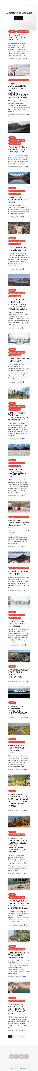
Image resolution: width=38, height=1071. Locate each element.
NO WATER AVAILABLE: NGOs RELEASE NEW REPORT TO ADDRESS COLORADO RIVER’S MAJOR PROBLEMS (18, 91)
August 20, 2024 (18, 810)
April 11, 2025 (17, 439)
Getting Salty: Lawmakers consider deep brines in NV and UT (18, 523)
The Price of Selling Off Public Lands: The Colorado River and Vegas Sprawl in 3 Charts (18, 1009)
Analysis (12, 31)
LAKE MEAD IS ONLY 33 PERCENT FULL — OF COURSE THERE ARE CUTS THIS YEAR (18, 904)
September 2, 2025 (19, 166)
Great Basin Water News (17, 140)
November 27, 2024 (19, 681)
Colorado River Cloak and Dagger (18, 572)
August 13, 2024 (18, 873)
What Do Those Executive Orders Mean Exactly (16, 623)
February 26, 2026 (19, 59)
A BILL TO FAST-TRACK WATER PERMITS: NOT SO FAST (17, 473)
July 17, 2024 (17, 1030)
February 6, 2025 (18, 645)
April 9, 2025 (17, 495)
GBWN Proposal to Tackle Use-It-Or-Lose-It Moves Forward (17, 749)
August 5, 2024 (18, 976)
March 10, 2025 (18, 590)
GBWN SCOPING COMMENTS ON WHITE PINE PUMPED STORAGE (17, 709)
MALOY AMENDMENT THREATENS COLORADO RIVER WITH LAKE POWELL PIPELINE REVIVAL (19, 304)
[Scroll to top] (30, 1062)
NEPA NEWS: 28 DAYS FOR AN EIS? (19, 360)
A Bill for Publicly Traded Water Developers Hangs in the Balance (18, 416)
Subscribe (18, 18)
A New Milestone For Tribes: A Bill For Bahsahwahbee (18, 955)
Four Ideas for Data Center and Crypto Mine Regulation (17, 149)
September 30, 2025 (19, 114)
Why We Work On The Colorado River (17, 248)
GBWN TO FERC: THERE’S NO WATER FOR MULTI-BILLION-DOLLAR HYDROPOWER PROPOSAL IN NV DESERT (18, 845)
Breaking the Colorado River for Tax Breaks (18, 199)
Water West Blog (23, 31)
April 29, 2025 (17, 382)
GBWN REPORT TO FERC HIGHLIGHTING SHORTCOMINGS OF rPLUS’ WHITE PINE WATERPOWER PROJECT (18, 800)
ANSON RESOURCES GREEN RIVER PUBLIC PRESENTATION (18, 673)
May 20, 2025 (17, 217)
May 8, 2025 (17, 328)
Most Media (24, 1068)
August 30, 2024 (18, 769)
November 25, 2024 (19, 718)
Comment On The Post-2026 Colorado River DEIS (17, 37)
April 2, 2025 (17, 546)
